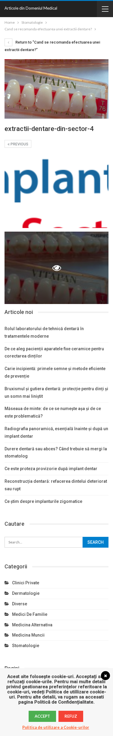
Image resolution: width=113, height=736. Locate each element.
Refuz (70, 716)
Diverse (19, 603)
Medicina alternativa (32, 624)
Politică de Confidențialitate (63, 702)
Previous (19, 144)
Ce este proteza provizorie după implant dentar (51, 468)
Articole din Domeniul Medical (31, 8)
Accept (42, 716)
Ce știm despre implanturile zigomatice (43, 501)
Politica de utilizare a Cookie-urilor (55, 727)
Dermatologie (25, 593)
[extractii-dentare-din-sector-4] (56, 191)
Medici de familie (29, 614)
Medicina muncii (28, 635)
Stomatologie (25, 645)
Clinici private (25, 582)
